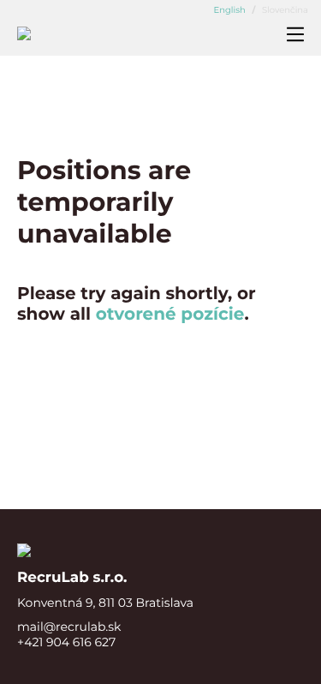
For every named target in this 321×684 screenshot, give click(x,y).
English (230, 9)
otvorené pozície (170, 314)
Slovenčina (283, 9)
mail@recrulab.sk (69, 626)
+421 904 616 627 (66, 642)
